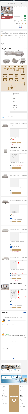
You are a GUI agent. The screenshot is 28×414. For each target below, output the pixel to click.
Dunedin (21, 402)
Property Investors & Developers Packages (23, 407)
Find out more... (19, 137)
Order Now (25, 16)
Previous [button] (1, 15)
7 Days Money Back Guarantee (4, 390)
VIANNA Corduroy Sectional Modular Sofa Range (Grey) (4, 370)
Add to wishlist (11, 142)
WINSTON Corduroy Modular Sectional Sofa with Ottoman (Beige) (17, 370)
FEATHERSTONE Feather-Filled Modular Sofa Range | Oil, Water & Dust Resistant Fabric (11, 371)
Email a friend (21, 26)
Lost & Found (3, 400)
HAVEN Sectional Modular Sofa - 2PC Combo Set (17, 16)
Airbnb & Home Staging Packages (23, 406)
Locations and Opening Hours (4, 396)
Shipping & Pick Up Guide (4, 397)
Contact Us (3, 387)
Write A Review (24, 312)
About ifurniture (21, 396)
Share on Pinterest (21, 27)
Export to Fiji (21, 408)
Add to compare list (19, 26)
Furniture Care (3, 402)
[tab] (5, 112)
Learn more (21, 219)
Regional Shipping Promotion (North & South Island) (4, 403)
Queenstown (21, 403)
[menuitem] (5, 387)
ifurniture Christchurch (22, 399)
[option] (2, 15)
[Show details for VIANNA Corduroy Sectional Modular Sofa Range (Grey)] (4, 367)
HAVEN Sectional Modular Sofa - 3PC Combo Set (17, 18)
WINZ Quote (3, 399)
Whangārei (21, 400)
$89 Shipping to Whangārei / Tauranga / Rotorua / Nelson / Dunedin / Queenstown (13, 0)
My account (21, 387)
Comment (25, 337)
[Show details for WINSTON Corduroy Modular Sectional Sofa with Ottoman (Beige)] (17, 367)
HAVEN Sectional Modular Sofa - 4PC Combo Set (17, 20)
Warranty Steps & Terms (4, 391)
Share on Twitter (20, 27)
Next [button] (12, 15)
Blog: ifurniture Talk (3, 393)
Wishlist (21, 390)
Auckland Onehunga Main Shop (23, 397)
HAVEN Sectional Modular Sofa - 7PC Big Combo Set (17, 22)
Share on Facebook (19, 27)
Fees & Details (3, 117)
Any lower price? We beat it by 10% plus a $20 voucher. (18, 165)
